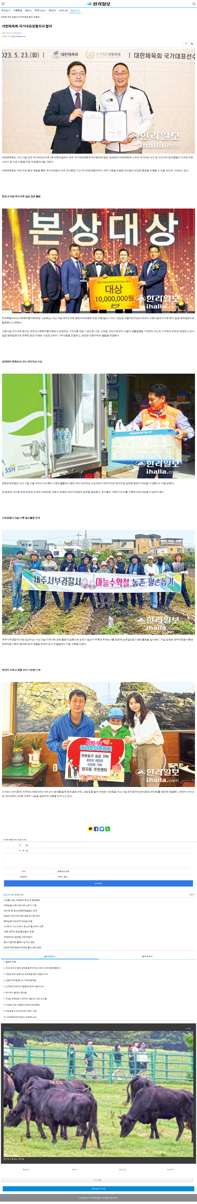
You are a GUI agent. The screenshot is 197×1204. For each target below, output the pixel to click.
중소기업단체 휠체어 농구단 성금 (19, 942)
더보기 (191, 895)
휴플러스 (26, 1170)
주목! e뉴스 (40, 10)
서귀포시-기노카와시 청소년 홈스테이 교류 (23, 926)
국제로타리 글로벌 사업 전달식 (18, 937)
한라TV (52, 10)
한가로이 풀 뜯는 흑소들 (15, 992)
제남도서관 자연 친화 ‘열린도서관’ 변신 (22, 916)
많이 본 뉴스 (147, 956)
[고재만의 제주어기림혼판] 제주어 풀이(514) (20, 17)
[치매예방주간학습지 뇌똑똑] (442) (20, 1017)
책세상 (74, 1170)
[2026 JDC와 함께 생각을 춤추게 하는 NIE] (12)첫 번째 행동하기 (32, 968)
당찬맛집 (122, 1170)
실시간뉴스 (49, 956)
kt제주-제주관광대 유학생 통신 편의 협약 (22, 947)
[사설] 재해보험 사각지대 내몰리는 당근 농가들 (25, 998)
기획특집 (17, 10)
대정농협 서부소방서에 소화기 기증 (20, 905)
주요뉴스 (5, 10)
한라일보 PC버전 (99, 1189)
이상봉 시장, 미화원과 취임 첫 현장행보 (22, 900)
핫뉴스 (28, 10)
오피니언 (63, 10)
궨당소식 (75, 10)
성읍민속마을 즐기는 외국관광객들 (19, 980)
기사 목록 (97, 1180)
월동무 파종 (9, 962)
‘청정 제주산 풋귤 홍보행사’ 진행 (19, 931)
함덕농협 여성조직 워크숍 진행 (18, 921)
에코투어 (170, 1170)
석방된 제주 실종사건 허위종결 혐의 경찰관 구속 (25, 974)
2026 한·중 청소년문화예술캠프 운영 (20, 911)
